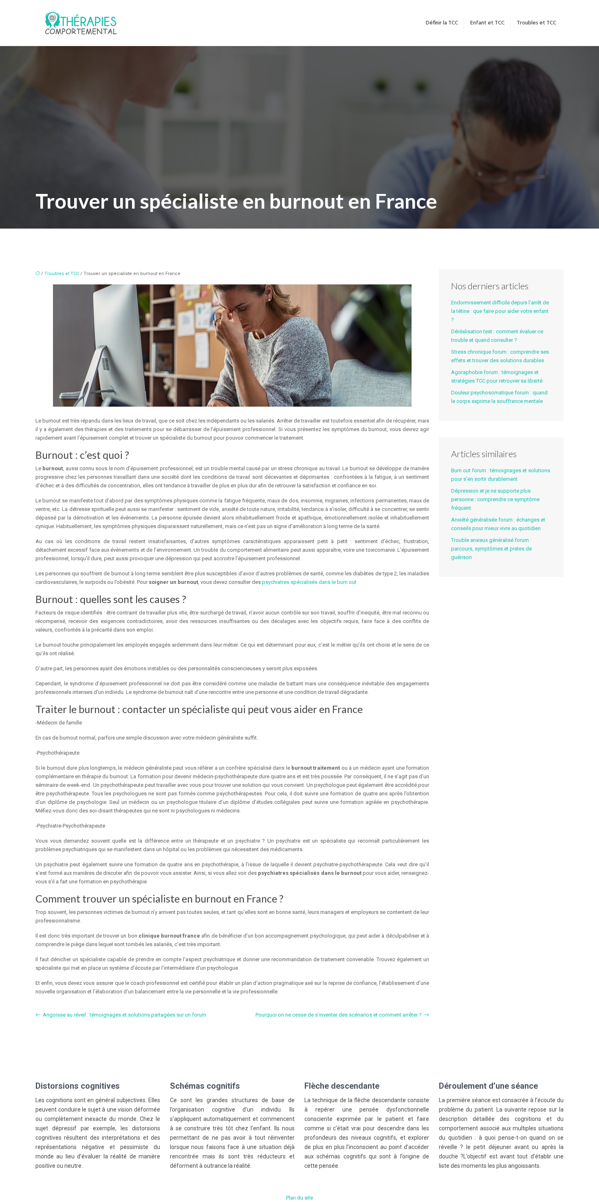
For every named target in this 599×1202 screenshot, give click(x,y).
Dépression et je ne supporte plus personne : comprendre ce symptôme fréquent (495, 499)
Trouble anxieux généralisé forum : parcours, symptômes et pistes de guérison (491, 548)
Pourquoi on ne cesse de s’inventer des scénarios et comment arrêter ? (338, 1015)
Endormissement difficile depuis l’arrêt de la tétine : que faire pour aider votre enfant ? (500, 311)
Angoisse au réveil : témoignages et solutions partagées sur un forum (124, 1015)
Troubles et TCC (536, 23)
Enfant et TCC (487, 23)
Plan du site (299, 1198)
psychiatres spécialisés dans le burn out (309, 582)
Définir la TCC (442, 23)
